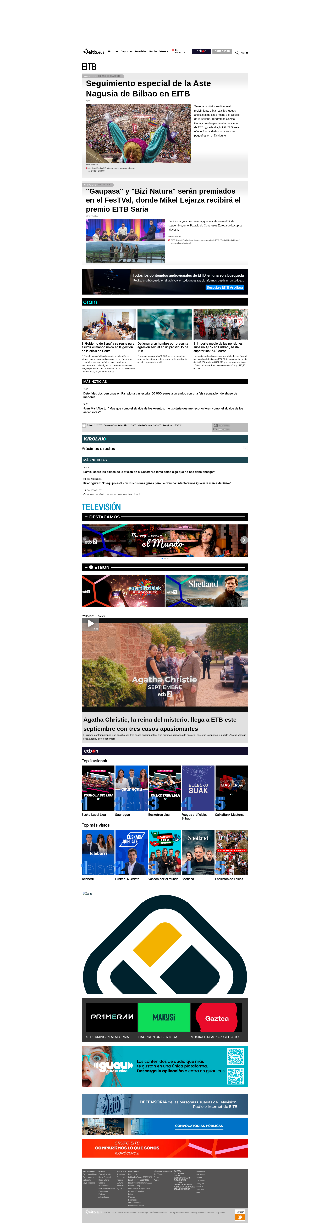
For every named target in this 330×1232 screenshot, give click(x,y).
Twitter (199, 1177)
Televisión (141, 51)
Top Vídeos (158, 1174)
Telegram (200, 1183)
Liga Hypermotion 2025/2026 (140, 1183)
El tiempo (179, 1173)
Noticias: (121, 1171)
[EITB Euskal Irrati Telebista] (94, 51)
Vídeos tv (87, 1180)
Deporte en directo (136, 1205)
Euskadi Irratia (104, 1174)
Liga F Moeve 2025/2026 (138, 1180)
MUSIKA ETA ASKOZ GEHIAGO (215, 1037)
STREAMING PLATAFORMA (107, 1037)
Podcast (101, 1194)
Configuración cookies (179, 1213)
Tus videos (223, 429)
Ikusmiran (121, 1186)
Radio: (101, 1171)
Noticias (113, 51)
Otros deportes (134, 1203)
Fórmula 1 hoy (134, 1186)
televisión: (89, 1171)
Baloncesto (133, 1200)
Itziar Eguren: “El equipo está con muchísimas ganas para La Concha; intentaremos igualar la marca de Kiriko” (157, 483)
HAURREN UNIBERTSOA (157, 1037)
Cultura (120, 1183)
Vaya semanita (89, 1183)
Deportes (126, 51)
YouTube (200, 1189)
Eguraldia (120, 1188)
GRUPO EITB (222, 51)
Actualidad (121, 1174)
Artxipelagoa (103, 1197)
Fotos (156, 1177)
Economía (121, 1177)
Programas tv (88, 1177)
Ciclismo (131, 1197)
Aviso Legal (143, 1213)
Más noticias (95, 381)
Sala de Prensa (182, 1189)
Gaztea (101, 1183)
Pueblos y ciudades (184, 1187)
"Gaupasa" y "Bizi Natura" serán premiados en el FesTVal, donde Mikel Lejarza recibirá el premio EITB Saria (163, 200)
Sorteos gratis (182, 1178)
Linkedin (199, 1186)
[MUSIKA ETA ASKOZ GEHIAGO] (216, 1016)
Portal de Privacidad (127, 1213)
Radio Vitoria (103, 1180)
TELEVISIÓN (101, 507)
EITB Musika (103, 1186)
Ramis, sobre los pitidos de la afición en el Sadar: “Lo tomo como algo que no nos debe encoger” (149, 472)
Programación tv (90, 1174)
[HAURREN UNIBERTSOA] (164, 1016)
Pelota (130, 1194)
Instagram (200, 1180)
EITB (89, 67)
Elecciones (180, 1180)
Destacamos (104, 516)
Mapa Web (220, 1213)
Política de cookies (158, 1213)
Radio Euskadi (104, 1177)
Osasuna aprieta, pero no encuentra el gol (111, 494)
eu (242, 53)
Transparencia (197, 1213)
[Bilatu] (237, 53)
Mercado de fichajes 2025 (139, 1188)
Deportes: (133, 1171)
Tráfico (178, 1176)
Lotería (178, 1182)
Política (120, 1180)
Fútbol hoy (132, 1174)
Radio (153, 51)
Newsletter (200, 1171)
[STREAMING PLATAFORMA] (112, 1016)
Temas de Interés (183, 1185)
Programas (103, 1191)
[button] (162, 558)
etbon (101, 567)
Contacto (210, 1213)
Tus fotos (223, 425)
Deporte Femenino (136, 1191)
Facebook (200, 1174)
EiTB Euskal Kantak (106, 1188)
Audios (157, 1180)
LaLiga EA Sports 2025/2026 (140, 1177)
